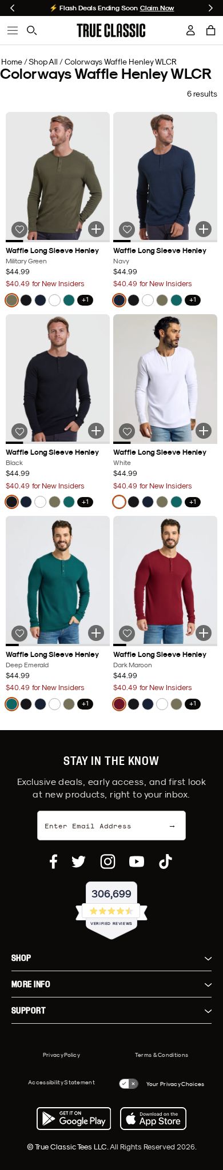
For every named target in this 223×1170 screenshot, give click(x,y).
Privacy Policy (61, 1054)
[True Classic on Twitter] (78, 861)
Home (11, 61)
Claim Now (157, 8)
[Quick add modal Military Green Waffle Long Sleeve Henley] (96, 229)
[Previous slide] (12, 8)
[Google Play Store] (74, 1118)
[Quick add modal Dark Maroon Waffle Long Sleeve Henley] (204, 633)
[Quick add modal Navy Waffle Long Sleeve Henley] (204, 229)
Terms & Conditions (161, 1054)
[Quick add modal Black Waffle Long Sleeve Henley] (96, 431)
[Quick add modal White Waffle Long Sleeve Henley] (204, 431)
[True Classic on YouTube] (136, 861)
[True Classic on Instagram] (108, 861)
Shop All (43, 61)
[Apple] (153, 1118)
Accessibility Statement (61, 1082)
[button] (211, 30)
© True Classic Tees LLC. (68, 1146)
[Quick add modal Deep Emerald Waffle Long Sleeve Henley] (96, 633)
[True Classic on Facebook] (53, 861)
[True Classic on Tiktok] (165, 861)
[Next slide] (210, 8)
